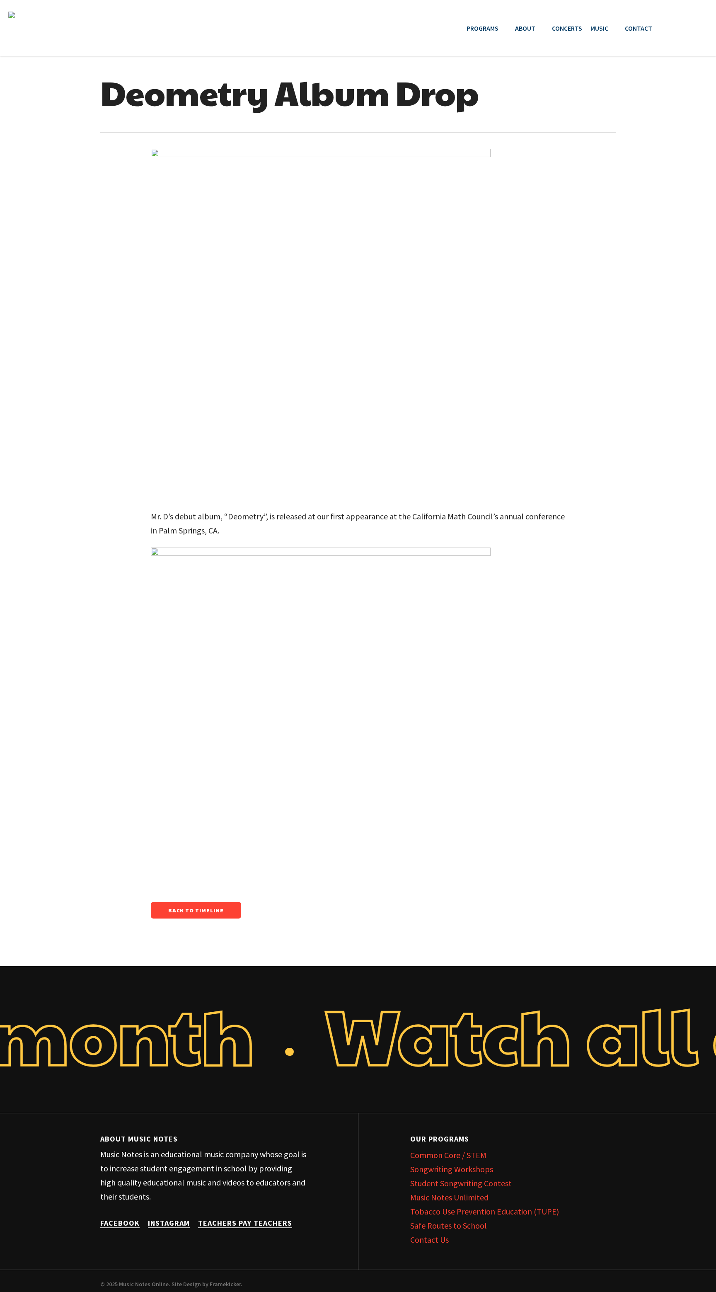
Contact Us (429, 1239)
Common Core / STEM (448, 1155)
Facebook (120, 1223)
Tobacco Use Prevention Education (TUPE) (484, 1211)
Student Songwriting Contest (461, 1183)
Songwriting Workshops (451, 1169)
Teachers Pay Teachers (245, 1223)
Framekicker (225, 1284)
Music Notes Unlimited (449, 1197)
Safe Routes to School (448, 1225)
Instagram (169, 1223)
